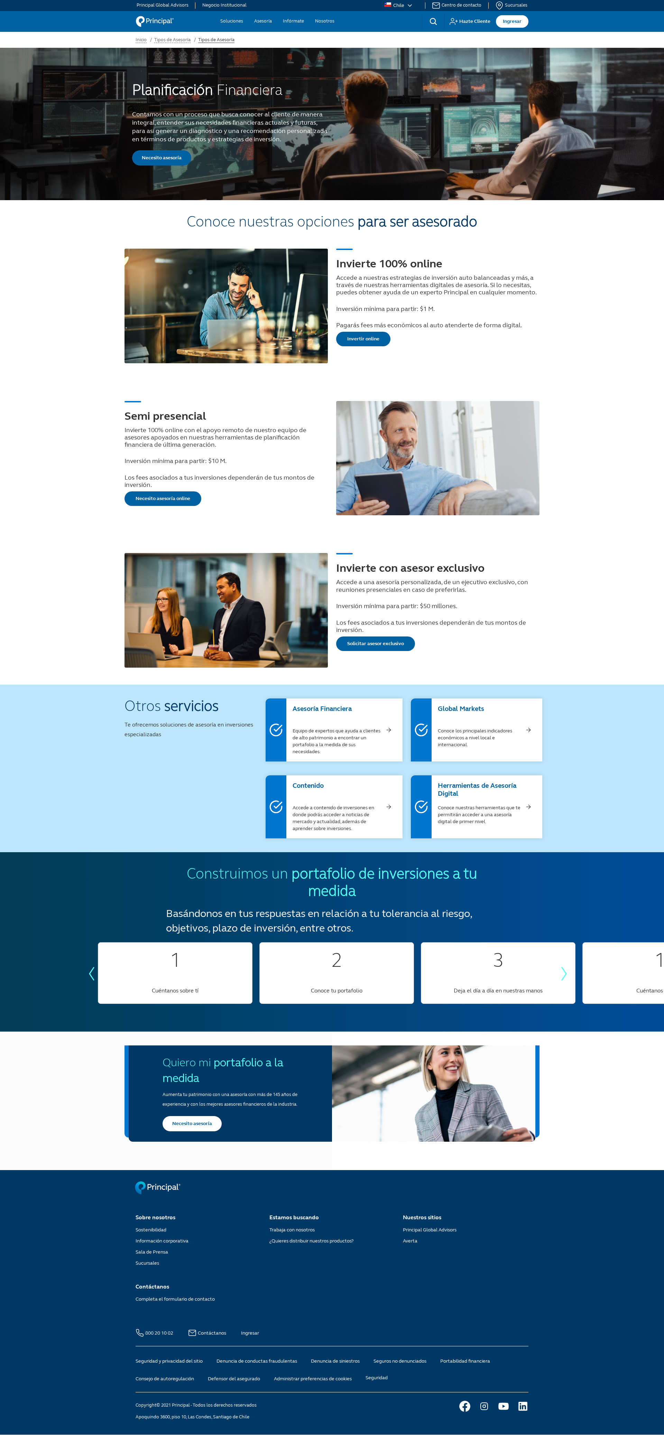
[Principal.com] (158, 1193)
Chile (398, 5)
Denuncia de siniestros (335, 1361)
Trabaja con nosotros (292, 1230)
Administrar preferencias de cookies (313, 1379)
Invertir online (363, 339)
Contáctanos (212, 1333)
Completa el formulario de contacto (175, 1299)
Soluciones (231, 21)
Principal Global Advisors (162, 5)
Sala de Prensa (152, 1252)
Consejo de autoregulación (165, 1379)
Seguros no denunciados (400, 1361)
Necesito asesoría (162, 158)
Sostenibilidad (151, 1230)
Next (564, 974)
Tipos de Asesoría (172, 40)
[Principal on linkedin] (522, 1406)
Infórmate (293, 21)
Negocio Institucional (224, 5)
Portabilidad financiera (465, 1361)
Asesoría (263, 21)
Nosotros (324, 21)
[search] (433, 21)
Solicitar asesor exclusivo (375, 644)
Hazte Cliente (474, 21)
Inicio (141, 40)
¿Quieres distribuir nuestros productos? (311, 1241)
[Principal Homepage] (155, 21)
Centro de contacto (461, 5)
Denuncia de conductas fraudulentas (256, 1361)
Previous (91, 974)
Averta (410, 1241)
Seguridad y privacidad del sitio (169, 1361)
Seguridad (377, 1378)
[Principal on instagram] (484, 1406)
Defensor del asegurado (234, 1379)
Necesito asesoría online (163, 498)
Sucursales (516, 5)
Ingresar (512, 21)
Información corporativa (162, 1241)
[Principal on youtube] (503, 1406)
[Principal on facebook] (464, 1406)
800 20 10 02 (159, 1333)
